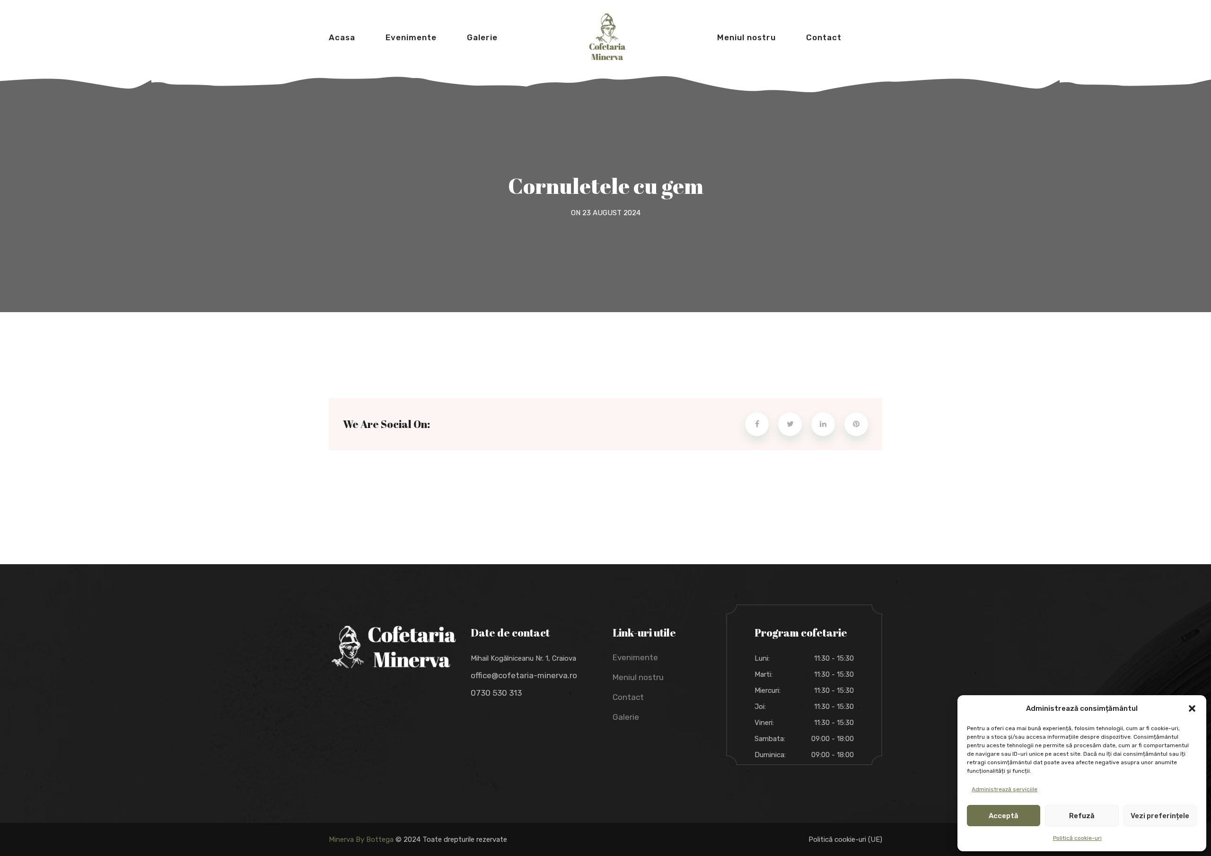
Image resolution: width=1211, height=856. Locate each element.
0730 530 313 (496, 693)
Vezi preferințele (1160, 816)
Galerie (482, 37)
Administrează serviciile (1004, 789)
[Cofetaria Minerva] (607, 35)
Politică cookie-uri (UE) (845, 839)
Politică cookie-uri (1077, 838)
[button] (1192, 708)
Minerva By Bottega (361, 839)
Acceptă (1003, 816)
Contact (824, 37)
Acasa (342, 37)
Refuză (1082, 816)
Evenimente (411, 37)
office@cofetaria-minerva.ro (524, 675)
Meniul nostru (746, 37)
